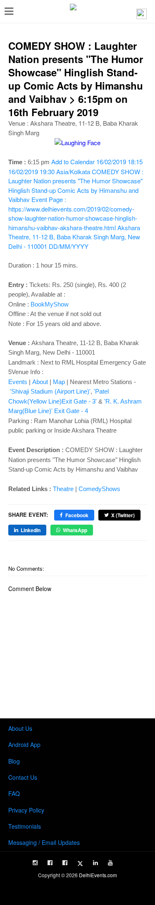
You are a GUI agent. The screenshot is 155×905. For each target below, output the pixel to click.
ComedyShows (99, 488)
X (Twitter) (123, 515)
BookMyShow (50, 304)
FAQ (14, 793)
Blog (14, 761)
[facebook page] (50, 862)
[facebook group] (64, 862)
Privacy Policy (26, 810)
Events (17, 381)
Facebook (76, 515)
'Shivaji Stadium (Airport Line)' (50, 391)
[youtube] (110, 862)
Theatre (63, 488)
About (40, 381)
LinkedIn (31, 530)
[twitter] (80, 863)
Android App (24, 744)
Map (59, 381)
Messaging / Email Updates (44, 842)
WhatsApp (75, 530)
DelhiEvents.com (98, 874)
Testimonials (24, 826)
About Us (20, 728)
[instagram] (35, 862)
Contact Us (22, 777)
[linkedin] (95, 862)
